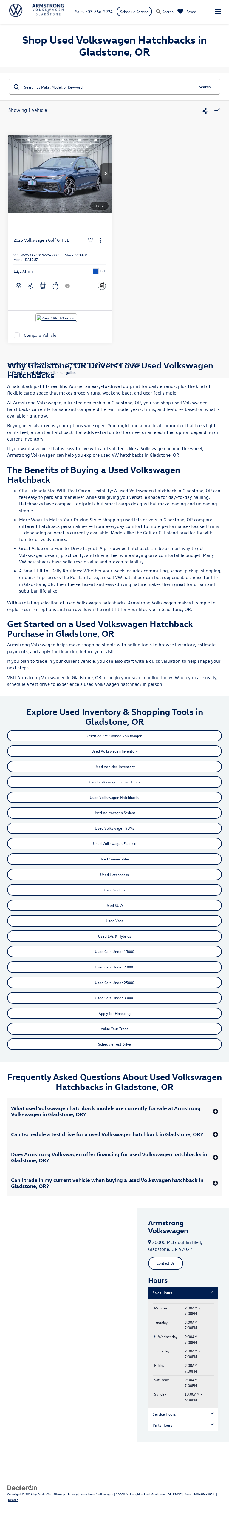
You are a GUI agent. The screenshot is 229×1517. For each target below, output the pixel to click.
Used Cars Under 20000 (114, 966)
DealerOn (44, 1494)
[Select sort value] (216, 110)
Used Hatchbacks (114, 874)
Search (205, 86)
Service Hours (164, 1414)
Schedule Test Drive (114, 1044)
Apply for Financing (115, 1013)
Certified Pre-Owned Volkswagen (114, 735)
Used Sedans (114, 889)
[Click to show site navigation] (218, 12)
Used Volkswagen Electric (114, 843)
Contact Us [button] (166, 1262)
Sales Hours (162, 1292)
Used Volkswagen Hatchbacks (114, 797)
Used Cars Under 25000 (114, 982)
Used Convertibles (114, 858)
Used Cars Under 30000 (114, 997)
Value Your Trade (115, 1028)
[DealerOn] (22, 1487)
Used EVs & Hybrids (114, 936)
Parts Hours (162, 1425)
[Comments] (102, 286)
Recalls (13, 1499)
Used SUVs (114, 905)
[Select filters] (205, 110)
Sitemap (59, 1494)
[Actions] (100, 240)
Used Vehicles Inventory (114, 766)
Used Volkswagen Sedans (114, 812)
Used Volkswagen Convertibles (114, 781)
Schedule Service (134, 11)
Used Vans (114, 920)
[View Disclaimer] (68, 286)
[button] (106, 173)
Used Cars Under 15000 (114, 951)
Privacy (73, 1494)
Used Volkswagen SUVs (114, 828)
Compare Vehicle (40, 335)
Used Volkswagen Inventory (114, 750)
